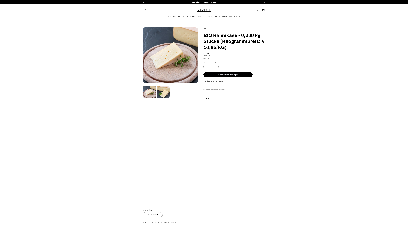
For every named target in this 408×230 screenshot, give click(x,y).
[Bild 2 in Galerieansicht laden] (163, 92)
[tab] (213, 81)
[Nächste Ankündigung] (264, 2)
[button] (145, 9)
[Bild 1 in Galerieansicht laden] (149, 92)
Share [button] (208, 98)
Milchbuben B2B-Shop (155, 222)
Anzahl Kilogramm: (210, 62)
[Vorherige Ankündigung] (143, 2)
